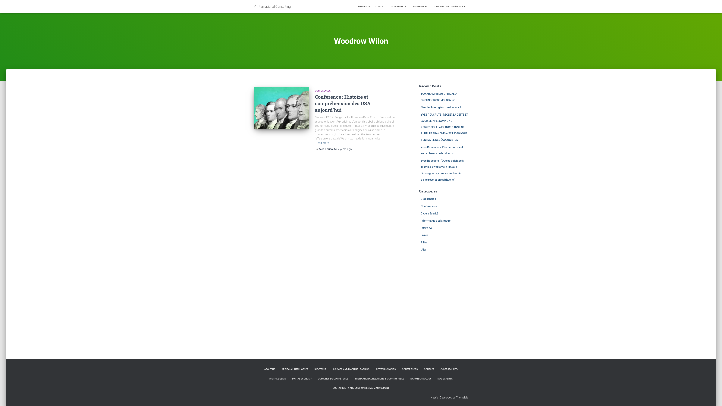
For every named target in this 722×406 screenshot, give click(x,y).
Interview (426, 228)
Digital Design (277, 378)
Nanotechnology (420, 378)
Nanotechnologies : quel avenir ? (441, 107)
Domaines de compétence (448, 6)
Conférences (410, 369)
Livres (424, 235)
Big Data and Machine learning (351, 369)
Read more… (323, 142)
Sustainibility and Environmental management (361, 388)
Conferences (419, 6)
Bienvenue (364, 6)
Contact (380, 6)
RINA (424, 242)
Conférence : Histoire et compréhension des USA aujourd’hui (343, 103)
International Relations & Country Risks (379, 378)
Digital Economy (302, 378)
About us (269, 369)
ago (345, 149)
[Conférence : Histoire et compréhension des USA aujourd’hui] (281, 108)
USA (423, 249)
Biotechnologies (386, 369)
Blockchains (428, 198)
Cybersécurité (429, 213)
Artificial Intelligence (294, 369)
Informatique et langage (435, 220)
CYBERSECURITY (449, 369)
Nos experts (398, 6)
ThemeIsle (462, 397)
